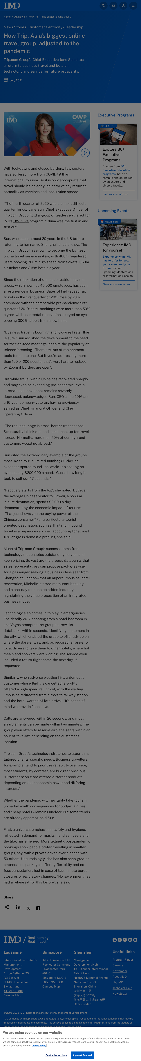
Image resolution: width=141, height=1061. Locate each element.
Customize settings (56, 1055)
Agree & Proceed (82, 1055)
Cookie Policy (39, 1045)
